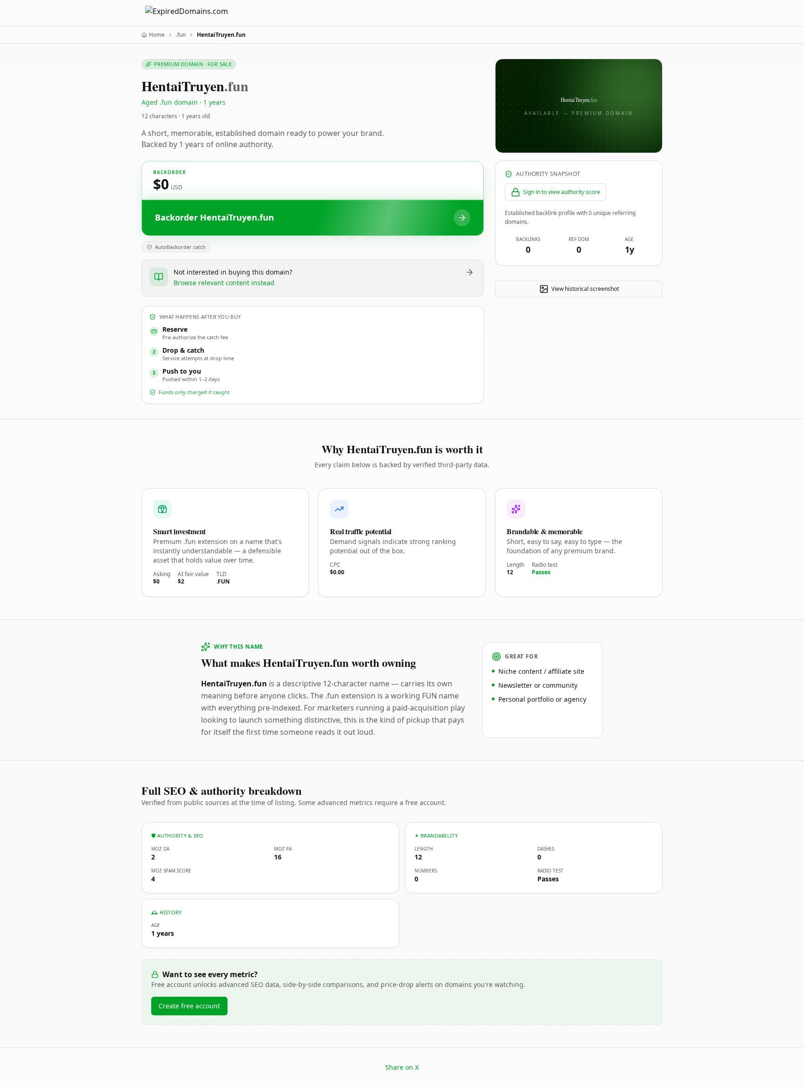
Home (157, 35)
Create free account (189, 1005)
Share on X (402, 1067)
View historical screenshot (585, 289)
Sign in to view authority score (561, 192)
